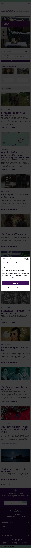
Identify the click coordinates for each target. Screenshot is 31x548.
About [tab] (25, 262)
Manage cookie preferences (15, 287)
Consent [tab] (5, 262)
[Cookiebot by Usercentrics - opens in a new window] (23, 259)
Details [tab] (15, 262)
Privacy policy (13, 277)
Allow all (15, 283)
